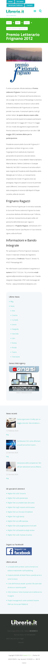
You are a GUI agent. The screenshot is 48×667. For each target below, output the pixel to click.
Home (10, 1)
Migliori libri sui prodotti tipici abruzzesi (21, 503)
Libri (13, 338)
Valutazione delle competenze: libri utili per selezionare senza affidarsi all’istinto (29, 465)
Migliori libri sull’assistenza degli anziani (21, 530)
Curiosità (15, 320)
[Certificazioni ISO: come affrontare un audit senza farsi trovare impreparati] (11, 444)
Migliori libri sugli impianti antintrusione (21, 507)
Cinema (14, 315)
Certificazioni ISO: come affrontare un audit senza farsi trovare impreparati (28, 443)
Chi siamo (20, 1)
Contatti (30, 5)
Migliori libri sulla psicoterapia (18, 498)
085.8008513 (34, 631)
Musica (14, 343)
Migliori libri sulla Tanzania (17, 493)
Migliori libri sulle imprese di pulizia (20, 535)
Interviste (15, 334)
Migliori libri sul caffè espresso (18, 521)
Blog (11, 301)
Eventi (27, 23)
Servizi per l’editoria (15, 5)
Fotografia (15, 329)
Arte (13, 311)
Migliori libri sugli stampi (16, 516)
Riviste (14, 347)
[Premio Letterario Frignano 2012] (24, 65)
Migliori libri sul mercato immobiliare (20, 512)
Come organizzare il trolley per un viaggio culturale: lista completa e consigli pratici (28, 421)
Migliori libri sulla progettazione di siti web (22, 526)
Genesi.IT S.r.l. (27, 655)
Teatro (14, 352)
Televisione (16, 357)
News (17, 23)
